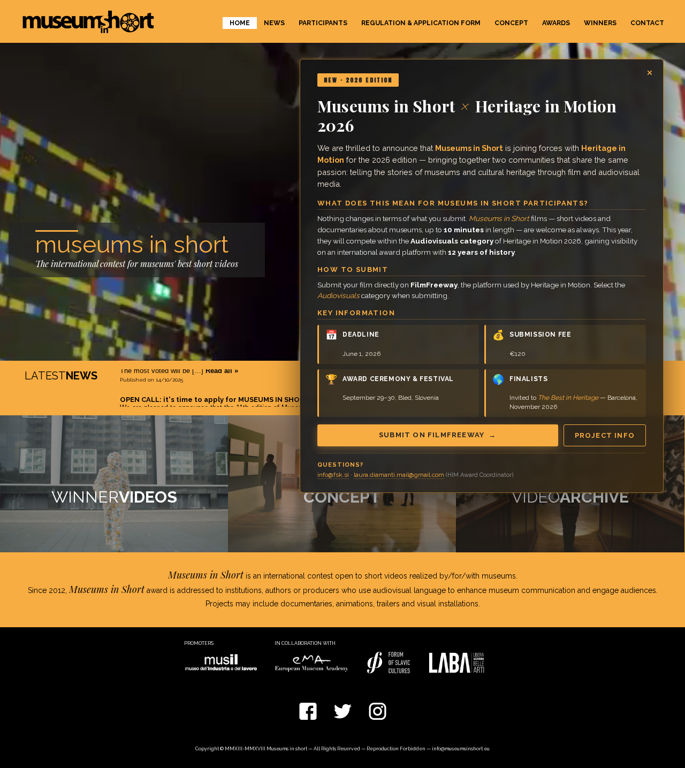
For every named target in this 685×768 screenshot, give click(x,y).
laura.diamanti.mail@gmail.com (399, 474)
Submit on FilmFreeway (438, 435)
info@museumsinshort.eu (461, 748)
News (274, 23)
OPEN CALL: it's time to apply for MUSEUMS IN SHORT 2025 (224, 375)
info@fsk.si (333, 474)
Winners (600, 23)
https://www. (175, 392)
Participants (323, 23)
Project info (605, 435)
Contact (647, 23)
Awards (556, 23)
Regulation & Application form (421, 23)
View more (114, 483)
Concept (511, 23)
